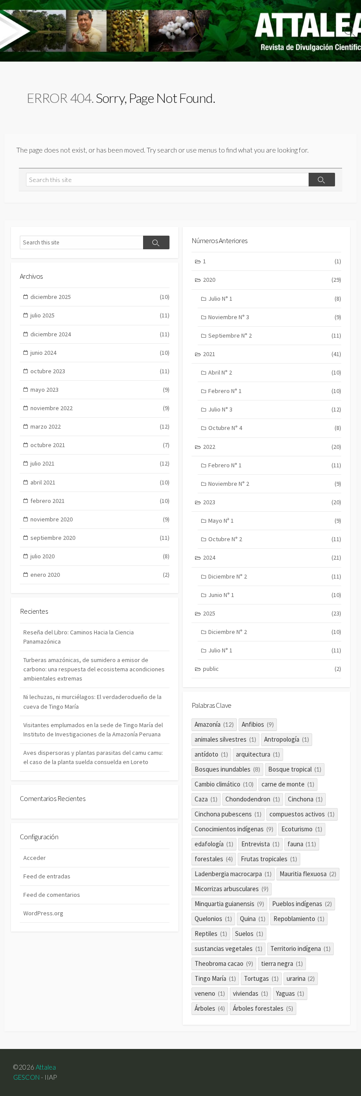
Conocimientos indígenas (234, 829)
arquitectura (258, 754)
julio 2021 (99, 463)
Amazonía (214, 724)
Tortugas (261, 978)
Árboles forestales (263, 1008)
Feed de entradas (46, 876)
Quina (252, 918)
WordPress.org (43, 913)
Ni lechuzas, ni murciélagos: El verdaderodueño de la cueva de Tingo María (92, 701)
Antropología (286, 739)
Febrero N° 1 (274, 391)
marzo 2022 (99, 426)
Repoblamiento (299, 918)
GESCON (26, 1077)
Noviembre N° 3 (274, 317)
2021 (272, 354)
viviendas (250, 993)
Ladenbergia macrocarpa (233, 874)
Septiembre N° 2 (274, 335)
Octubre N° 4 (274, 428)
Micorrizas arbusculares (232, 889)
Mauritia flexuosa (308, 874)
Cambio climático (224, 784)
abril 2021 (99, 482)
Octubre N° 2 (274, 539)
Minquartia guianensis (229, 903)
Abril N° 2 (274, 372)
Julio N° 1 (274, 298)
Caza (206, 799)
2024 (272, 557)
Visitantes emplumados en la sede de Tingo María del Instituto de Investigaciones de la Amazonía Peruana (93, 729)
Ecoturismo (301, 829)
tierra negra (282, 963)
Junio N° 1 (274, 595)
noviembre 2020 (99, 519)
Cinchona (305, 799)
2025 (272, 613)
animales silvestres (225, 739)
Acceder (34, 858)
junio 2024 (99, 353)
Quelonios (213, 918)
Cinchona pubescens (228, 814)
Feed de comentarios (51, 895)
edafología (214, 844)
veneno (210, 993)
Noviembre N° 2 (274, 484)
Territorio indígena (300, 948)
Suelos (249, 933)
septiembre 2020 (99, 538)
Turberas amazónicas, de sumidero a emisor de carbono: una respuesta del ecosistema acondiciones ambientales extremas (94, 669)
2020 (272, 280)
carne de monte (288, 784)
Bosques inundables (227, 769)
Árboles (210, 1008)
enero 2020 (99, 575)
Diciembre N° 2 (274, 576)
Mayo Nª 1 (274, 520)
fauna (302, 844)
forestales (214, 859)
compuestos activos (302, 814)
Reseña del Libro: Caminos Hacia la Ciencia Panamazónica (78, 636)
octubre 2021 (99, 445)
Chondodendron (252, 799)
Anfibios (258, 724)
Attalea (46, 1067)
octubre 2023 (99, 371)
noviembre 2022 (99, 408)
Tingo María (215, 978)
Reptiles (211, 933)
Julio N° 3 (274, 409)
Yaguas (290, 993)
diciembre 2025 (99, 297)
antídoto (211, 754)
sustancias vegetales (228, 948)
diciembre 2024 (99, 334)
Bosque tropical (294, 769)
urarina (301, 978)
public (272, 669)
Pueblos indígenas (302, 903)
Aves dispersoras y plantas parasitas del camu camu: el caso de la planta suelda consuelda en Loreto (93, 757)
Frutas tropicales (269, 859)
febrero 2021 (99, 501)
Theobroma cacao (224, 963)
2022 (272, 447)
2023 (272, 502)
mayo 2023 (99, 389)
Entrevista (260, 844)
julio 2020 (99, 556)
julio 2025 (99, 315)
